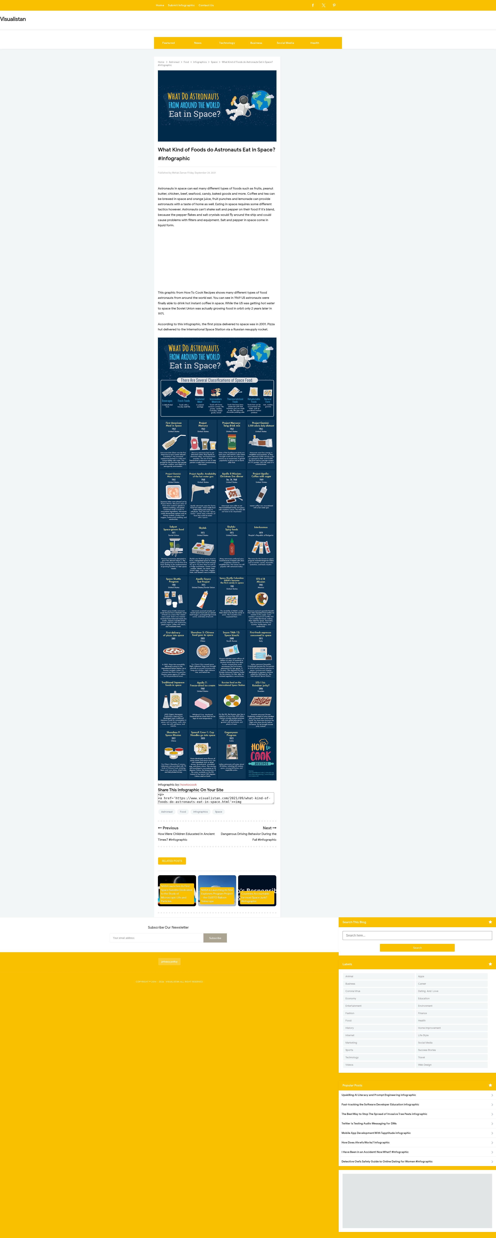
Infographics (200, 811)
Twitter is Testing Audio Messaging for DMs (369, 1123)
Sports (349, 1050)
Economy (350, 998)
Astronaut (167, 811)
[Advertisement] (217, 259)
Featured (168, 43)
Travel (421, 1057)
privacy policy (169, 961)
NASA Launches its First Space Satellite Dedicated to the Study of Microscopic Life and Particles (176, 894)
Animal (349, 976)
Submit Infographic (181, 5)
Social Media (285, 43)
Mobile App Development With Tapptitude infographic (376, 1133)
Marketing (351, 1042)
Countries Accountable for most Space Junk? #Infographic (255, 897)
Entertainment (353, 1005)
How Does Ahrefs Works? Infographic (366, 1142)
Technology (227, 43)
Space (218, 811)
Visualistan (173, 981)
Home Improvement (429, 1028)
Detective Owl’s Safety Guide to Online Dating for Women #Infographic (387, 1161)
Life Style (423, 1035)
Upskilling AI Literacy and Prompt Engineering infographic (379, 1095)
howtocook (188, 785)
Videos (349, 1064)
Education (424, 998)
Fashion (349, 1013)
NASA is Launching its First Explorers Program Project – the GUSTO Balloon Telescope (217, 895)
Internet (349, 1035)
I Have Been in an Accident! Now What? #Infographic (375, 1152)
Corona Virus (352, 991)
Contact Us (206, 5)
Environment (425, 1005)
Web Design (424, 1064)
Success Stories (427, 1050)
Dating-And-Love (428, 991)
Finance (422, 1013)
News (198, 43)
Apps (421, 976)
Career (422, 983)
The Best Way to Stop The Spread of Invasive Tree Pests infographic (384, 1114)
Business (256, 43)
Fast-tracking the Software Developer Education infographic (380, 1104)
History (349, 1028)
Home (160, 5)
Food (183, 811)
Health (314, 43)
